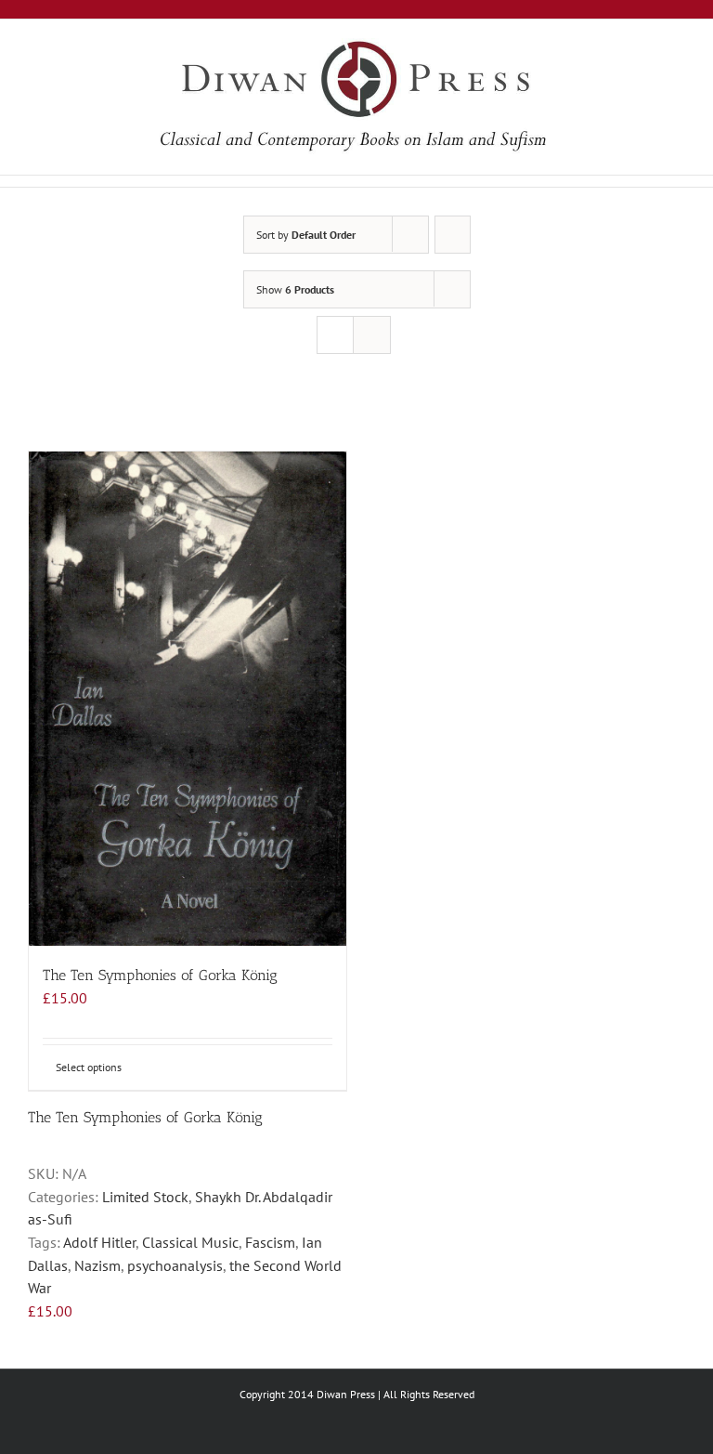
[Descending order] (452, 235)
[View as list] (372, 335)
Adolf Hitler (99, 1242)
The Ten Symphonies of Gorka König (160, 975)
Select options (89, 1067)
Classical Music (190, 1242)
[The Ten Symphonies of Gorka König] (187, 699)
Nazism (97, 1265)
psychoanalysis (175, 1265)
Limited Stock (145, 1196)
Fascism (270, 1242)
